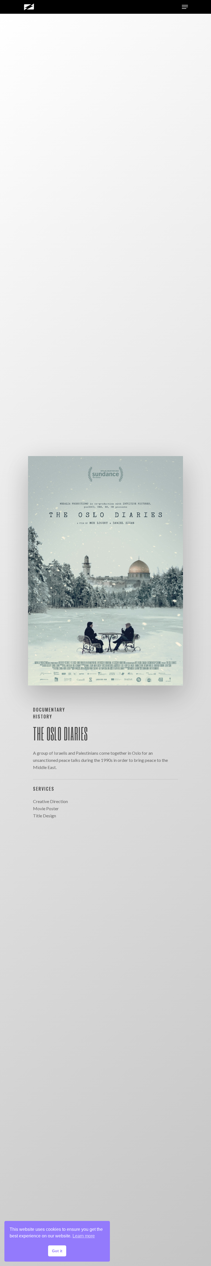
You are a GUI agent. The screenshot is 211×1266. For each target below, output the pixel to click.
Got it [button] (57, 1251)
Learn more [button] (84, 1236)
